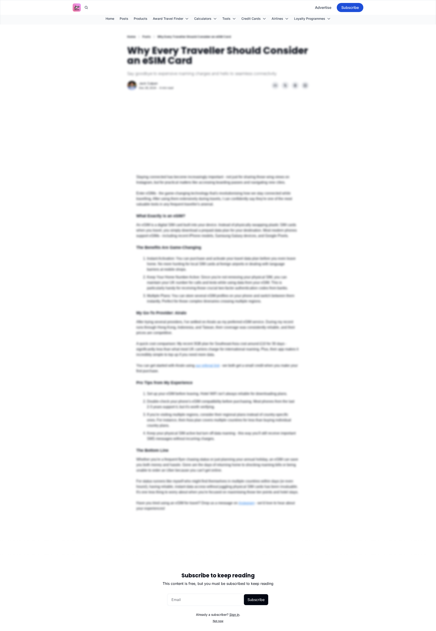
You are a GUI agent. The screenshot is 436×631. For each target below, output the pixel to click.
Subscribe (256, 599)
